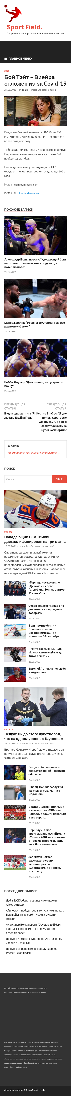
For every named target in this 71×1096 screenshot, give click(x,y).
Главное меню (20, 58)
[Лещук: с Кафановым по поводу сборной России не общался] (15, 779)
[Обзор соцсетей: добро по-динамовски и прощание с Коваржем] (15, 617)
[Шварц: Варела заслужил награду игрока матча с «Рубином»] (15, 799)
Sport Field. (24, 27)
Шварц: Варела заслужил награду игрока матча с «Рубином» (45, 790)
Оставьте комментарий (44, 89)
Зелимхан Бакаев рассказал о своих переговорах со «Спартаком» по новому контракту (44, 864)
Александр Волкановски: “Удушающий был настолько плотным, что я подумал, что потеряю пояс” (35, 263)
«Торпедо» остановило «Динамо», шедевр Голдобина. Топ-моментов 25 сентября (46, 588)
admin (25, 89)
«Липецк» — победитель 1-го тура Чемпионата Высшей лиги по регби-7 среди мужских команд (35, 914)
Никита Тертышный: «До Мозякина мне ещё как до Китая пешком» (45, 652)
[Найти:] (35, 479)
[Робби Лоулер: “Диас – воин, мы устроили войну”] (35, 378)
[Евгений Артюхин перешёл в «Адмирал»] (15, 680)
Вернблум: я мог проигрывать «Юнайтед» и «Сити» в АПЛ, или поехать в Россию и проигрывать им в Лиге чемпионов (46, 837)
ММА (6, 71)
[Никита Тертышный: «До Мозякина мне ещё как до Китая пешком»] (15, 661)
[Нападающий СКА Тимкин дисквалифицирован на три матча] (35, 529)
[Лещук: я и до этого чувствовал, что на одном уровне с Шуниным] (35, 726)
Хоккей (8, 532)
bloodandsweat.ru (28, 192)
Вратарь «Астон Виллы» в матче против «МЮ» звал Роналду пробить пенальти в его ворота (47, 812)
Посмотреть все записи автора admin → (34, 452)
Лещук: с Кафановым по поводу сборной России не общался (46, 770)
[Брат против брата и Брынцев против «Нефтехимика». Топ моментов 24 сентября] (15, 637)
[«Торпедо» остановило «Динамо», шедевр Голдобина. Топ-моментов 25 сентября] (15, 594)
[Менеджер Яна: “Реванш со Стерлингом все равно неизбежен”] (35, 318)
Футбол (8, 729)
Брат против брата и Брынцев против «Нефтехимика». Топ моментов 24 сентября (43, 631)
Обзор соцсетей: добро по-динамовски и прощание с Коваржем (46, 609)
